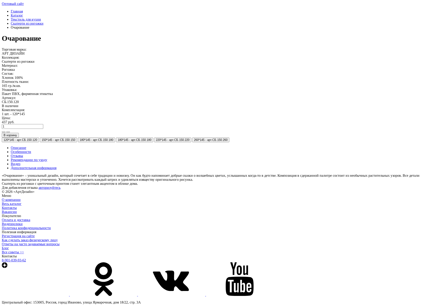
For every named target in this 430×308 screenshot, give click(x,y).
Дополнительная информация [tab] (33, 168)
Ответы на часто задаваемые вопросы (31, 244)
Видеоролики (12, 224)
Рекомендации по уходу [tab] (29, 160)
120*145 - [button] (20, 140)
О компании (11, 200)
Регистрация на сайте (18, 236)
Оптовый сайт (13, 4)
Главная (17, 11)
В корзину (10, 135)
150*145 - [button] (58, 140)
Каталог (17, 15)
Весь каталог (12, 204)
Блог (5, 248)
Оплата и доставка (16, 220)
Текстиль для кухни (26, 19)
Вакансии (9, 212)
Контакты (9, 208)
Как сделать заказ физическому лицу (30, 240)
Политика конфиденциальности (26, 228)
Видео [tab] (15, 164)
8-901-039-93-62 (14, 260)
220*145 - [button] (172, 140)
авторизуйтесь (49, 188)
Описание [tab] (18, 148)
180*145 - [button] (96, 140)
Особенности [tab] (21, 152)
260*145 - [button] (211, 140)
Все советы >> (13, 252)
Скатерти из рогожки (27, 23)
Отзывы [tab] (17, 156)
